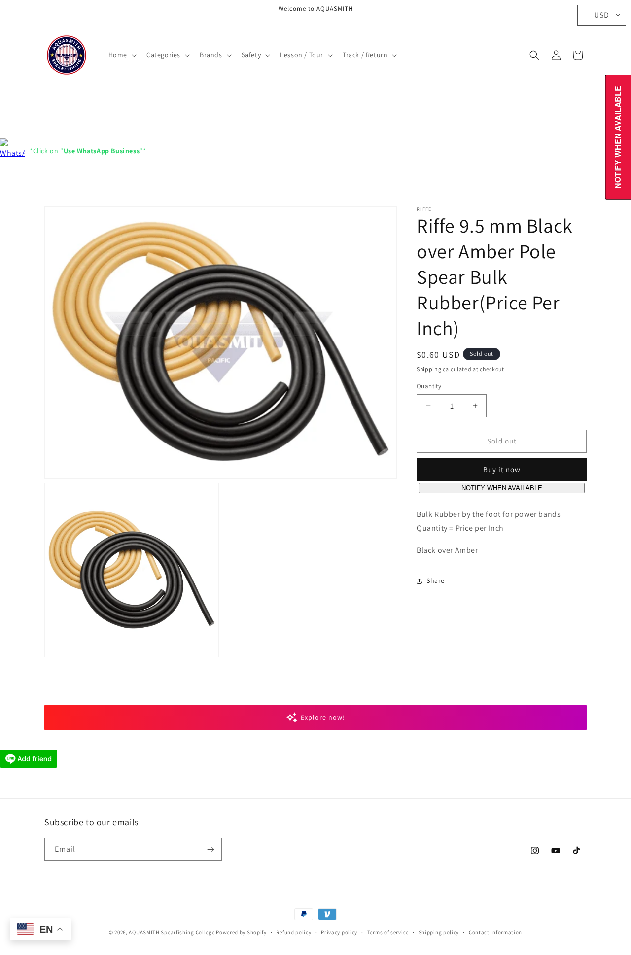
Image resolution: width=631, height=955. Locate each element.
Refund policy (293, 932)
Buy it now (502, 469)
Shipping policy (439, 932)
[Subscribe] (210, 849)
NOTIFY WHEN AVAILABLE (501, 488)
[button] (121, 54)
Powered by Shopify (241, 932)
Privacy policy (339, 932)
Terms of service (388, 932)
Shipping (429, 369)
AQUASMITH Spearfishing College (171, 932)
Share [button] (435, 580)
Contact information (495, 932)
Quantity (429, 386)
